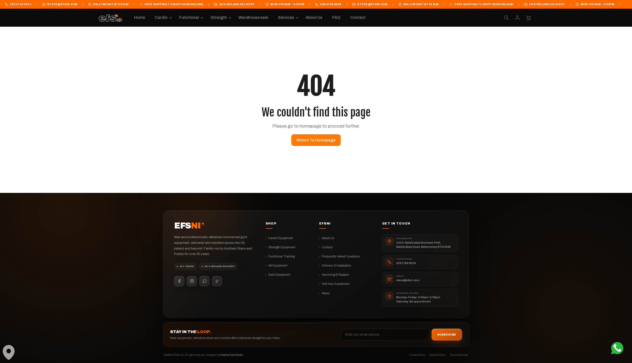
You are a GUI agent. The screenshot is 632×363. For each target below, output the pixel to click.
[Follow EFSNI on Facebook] (179, 281)
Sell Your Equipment (335, 284)
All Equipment (277, 265)
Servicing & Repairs (335, 274)
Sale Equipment (279, 274)
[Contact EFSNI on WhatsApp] (204, 281)
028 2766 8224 (20, 4)
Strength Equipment (281, 247)
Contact (327, 247)
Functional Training (281, 256)
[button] (162, 17)
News (326, 293)
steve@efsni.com (62, 4)
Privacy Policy (417, 355)
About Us (328, 238)
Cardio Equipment (280, 238)
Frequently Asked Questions (341, 256)
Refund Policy (437, 355)
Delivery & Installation (336, 265)
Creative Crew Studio (231, 355)
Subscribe (446, 334)
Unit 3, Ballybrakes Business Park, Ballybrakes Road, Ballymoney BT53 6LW (423, 244)
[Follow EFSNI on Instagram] (192, 281)
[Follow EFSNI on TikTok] (217, 281)
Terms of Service (459, 355)
